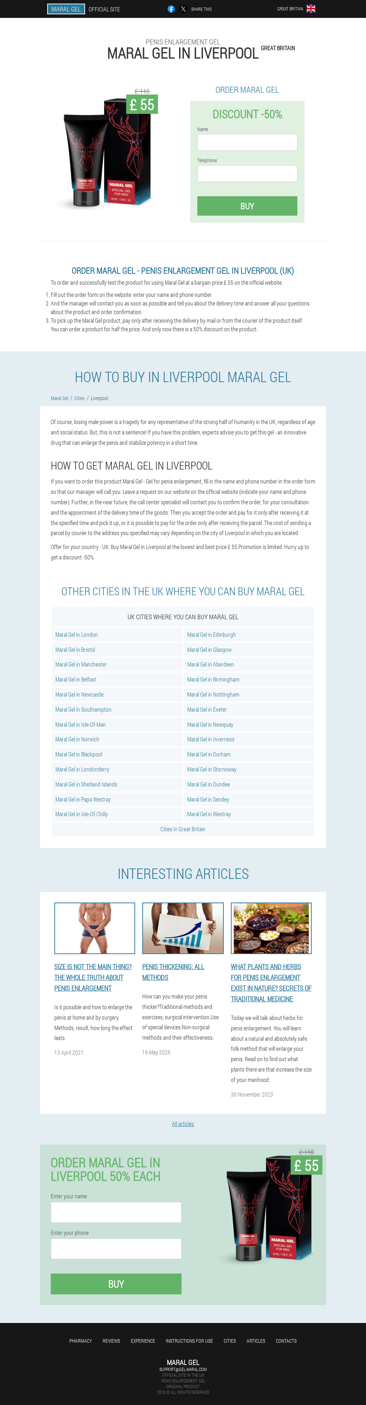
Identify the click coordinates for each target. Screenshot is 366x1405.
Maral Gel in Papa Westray (83, 799)
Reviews (111, 1340)
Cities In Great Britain (183, 829)
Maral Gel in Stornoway (212, 769)
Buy (247, 206)
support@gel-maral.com (183, 1369)
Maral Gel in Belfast (75, 679)
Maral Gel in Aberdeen (210, 664)
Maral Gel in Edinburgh (211, 634)
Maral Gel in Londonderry (82, 769)
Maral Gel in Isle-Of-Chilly (81, 814)
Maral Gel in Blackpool (78, 754)
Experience (143, 1340)
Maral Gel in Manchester (81, 664)
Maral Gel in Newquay (210, 724)
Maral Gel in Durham (209, 754)
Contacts (286, 1340)
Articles (256, 1340)
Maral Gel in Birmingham (213, 679)
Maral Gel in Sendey (208, 799)
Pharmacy (80, 1340)
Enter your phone (70, 1233)
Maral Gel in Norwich (77, 739)
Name (202, 129)
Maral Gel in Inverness (210, 739)
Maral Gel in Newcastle (79, 694)
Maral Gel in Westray (209, 814)
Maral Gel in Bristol (75, 649)
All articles (183, 1123)
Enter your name (69, 1196)
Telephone (207, 160)
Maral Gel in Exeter (207, 709)
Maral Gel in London (76, 634)
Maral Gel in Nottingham (213, 694)
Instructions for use (189, 1340)
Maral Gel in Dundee (208, 784)
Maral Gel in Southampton (83, 709)
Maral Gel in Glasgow (209, 649)
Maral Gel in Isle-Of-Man (80, 724)
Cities (230, 1340)
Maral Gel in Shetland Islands (86, 784)
